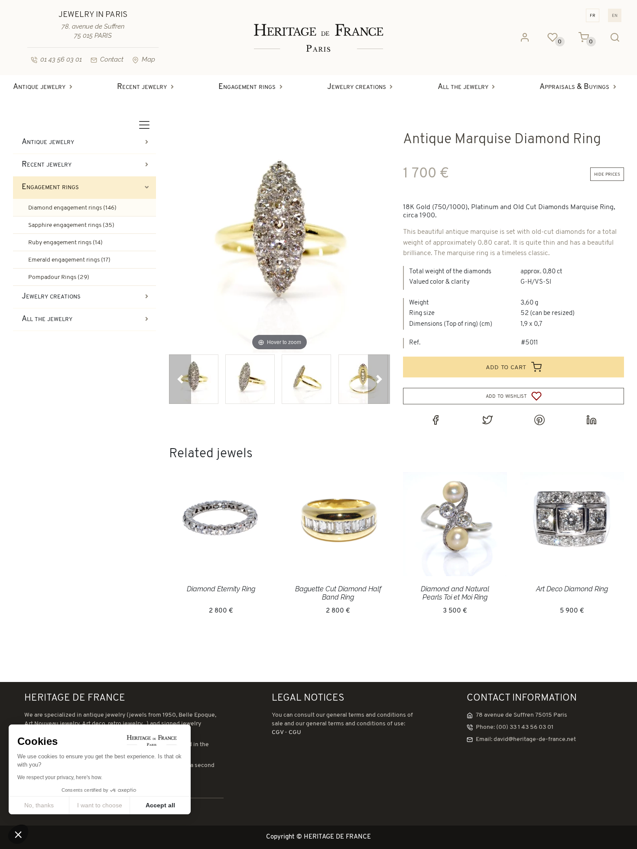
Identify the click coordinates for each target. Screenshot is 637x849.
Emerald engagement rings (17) (69, 260)
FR (592, 15)
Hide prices (607, 174)
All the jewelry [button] (463, 87)
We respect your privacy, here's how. (59, 777)
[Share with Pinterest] (539, 420)
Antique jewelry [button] (39, 87)
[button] (180, 379)
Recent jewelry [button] (142, 87)
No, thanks (39, 805)
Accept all (160, 805)
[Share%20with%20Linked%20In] (591, 420)
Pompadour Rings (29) (58, 277)
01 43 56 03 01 (61, 59)
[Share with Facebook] (435, 420)
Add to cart (507, 367)
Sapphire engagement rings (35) (71, 225)
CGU (295, 732)
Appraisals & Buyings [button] (574, 87)
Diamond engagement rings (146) (72, 208)
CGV (277, 732)
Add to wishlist (507, 396)
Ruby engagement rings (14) (65, 242)
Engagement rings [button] (247, 87)
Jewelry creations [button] (356, 87)
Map (148, 59)
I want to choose (99, 805)
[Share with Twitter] (487, 420)
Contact (112, 59)
